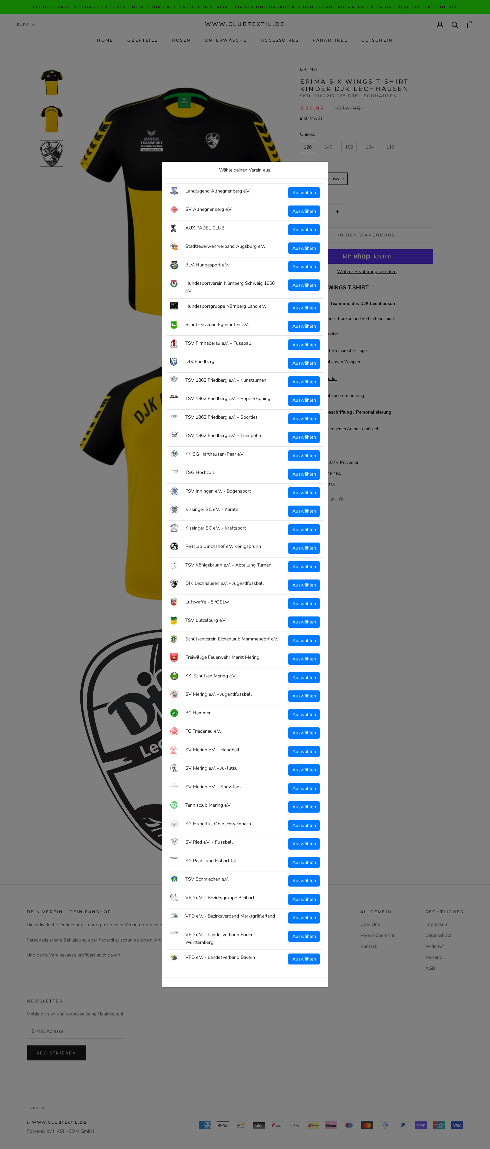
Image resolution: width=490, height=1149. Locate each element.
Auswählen (304, 193)
